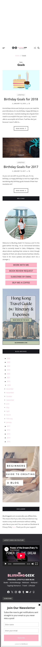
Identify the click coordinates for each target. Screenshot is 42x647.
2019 (8, 381)
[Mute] (33, 564)
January (9, 422)
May (7, 407)
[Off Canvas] (4, 48)
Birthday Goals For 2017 (21, 167)
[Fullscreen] (36, 564)
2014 (8, 438)
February (9, 419)
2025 (8, 362)
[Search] (38, 48)
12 (29, 103)
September (10, 400)
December (9, 389)
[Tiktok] (30, 592)
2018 (8, 385)
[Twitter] (12, 592)
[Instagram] (15, 592)
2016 (8, 430)
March (8, 415)
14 (29, 171)
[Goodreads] (33, 592)
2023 (8, 370)
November (10, 392)
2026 (8, 358)
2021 (8, 377)
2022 (8, 374)
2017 (8, 426)
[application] (21, 555)
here (14, 527)
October (9, 396)
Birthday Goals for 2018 (21, 99)
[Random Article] (35, 48)
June (7, 404)
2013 (8, 441)
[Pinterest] (19, 592)
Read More (20, 128)
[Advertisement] (21, 22)
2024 (8, 366)
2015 (8, 434)
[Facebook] (8, 592)
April (7, 411)
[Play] (5, 564)
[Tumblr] (23, 592)
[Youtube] (27, 592)
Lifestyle (21, 95)
